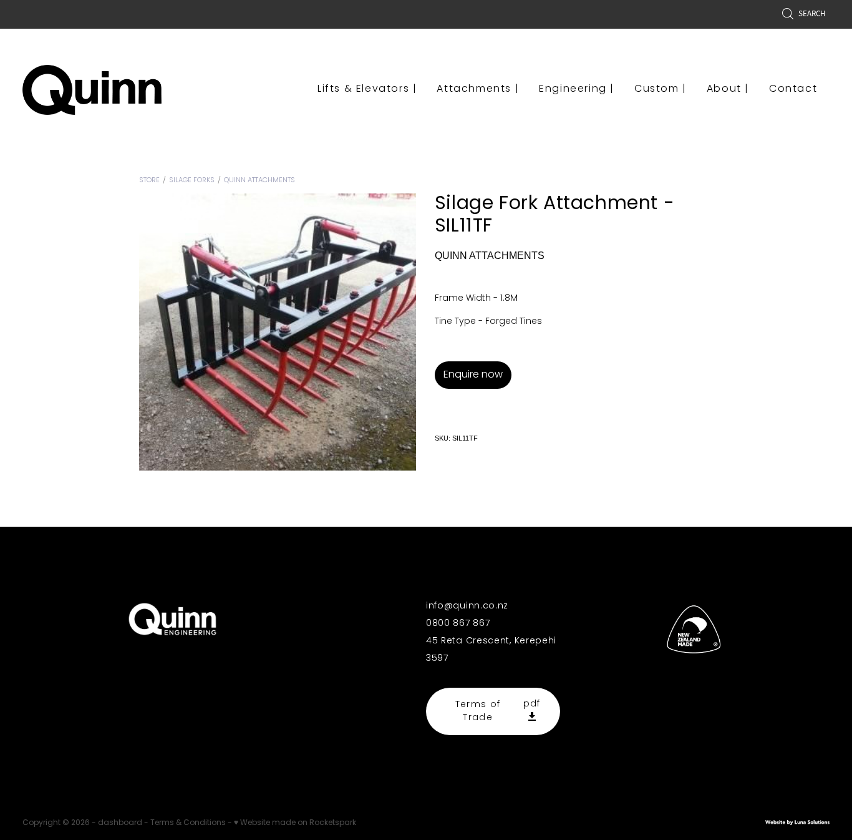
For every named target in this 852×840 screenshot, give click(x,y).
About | (728, 89)
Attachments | (478, 89)
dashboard (120, 823)
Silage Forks (192, 180)
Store (149, 180)
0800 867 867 (458, 624)
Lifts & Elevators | (367, 89)
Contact (793, 89)
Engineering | (576, 89)
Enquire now (473, 375)
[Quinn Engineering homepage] (103, 90)
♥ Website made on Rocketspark (295, 823)
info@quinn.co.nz (467, 606)
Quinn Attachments (259, 180)
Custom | (660, 89)
